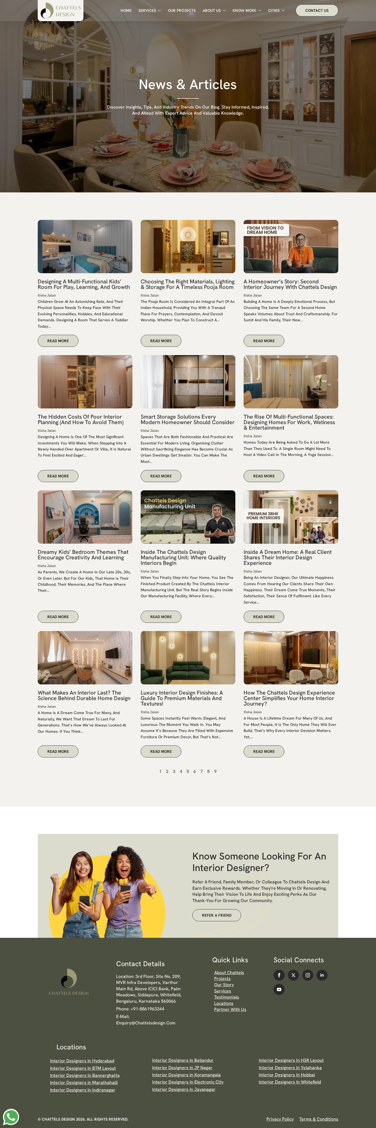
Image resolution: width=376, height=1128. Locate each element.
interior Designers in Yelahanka (290, 1068)
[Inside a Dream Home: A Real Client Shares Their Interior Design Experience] (291, 517)
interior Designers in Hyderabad (82, 1061)
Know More (244, 10)
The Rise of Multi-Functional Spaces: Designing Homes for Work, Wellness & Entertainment (289, 422)
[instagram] (307, 975)
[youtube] (279, 989)
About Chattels (229, 972)
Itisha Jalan (47, 295)
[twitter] (293, 975)
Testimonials (226, 997)
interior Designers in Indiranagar (82, 1090)
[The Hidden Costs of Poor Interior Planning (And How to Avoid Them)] (85, 381)
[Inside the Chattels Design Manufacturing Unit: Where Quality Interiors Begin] (188, 517)
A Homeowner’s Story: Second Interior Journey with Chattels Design (290, 284)
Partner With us (230, 1009)
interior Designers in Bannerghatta (85, 1075)
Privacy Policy (280, 1119)
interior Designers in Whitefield (290, 1082)
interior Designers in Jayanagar (184, 1089)
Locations (223, 1003)
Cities (274, 10)
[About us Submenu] (223, 10)
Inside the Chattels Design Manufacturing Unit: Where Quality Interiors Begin (183, 557)
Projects (222, 979)
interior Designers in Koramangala (186, 1075)
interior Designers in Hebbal (287, 1075)
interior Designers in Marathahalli (84, 1082)
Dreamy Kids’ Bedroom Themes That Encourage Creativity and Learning (83, 554)
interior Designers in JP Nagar (182, 1068)
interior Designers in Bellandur (183, 1060)
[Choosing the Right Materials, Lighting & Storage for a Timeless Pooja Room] (188, 246)
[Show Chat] (11, 1117)
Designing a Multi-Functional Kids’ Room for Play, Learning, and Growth (84, 284)
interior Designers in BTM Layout (83, 1068)
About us (212, 10)
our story (224, 985)
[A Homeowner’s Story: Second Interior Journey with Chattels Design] (291, 246)
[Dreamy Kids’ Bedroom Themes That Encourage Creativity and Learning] (85, 517)
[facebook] (279, 975)
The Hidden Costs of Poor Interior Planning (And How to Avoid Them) (81, 419)
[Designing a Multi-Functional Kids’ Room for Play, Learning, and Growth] (85, 246)
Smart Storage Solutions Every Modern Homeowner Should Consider (188, 419)
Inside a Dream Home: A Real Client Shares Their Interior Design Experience (288, 557)
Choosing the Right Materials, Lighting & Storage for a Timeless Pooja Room (188, 284)
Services (147, 10)
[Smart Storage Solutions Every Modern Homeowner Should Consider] (188, 381)
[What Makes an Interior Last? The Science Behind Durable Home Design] (85, 657)
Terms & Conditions (318, 1119)
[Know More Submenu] (258, 10)
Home (126, 10)
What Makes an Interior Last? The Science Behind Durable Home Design (84, 695)
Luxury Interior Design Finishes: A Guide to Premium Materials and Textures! (182, 698)
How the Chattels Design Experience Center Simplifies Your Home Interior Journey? (289, 698)
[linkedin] (322, 975)
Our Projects (182, 10)
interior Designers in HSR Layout (291, 1060)
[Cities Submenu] (282, 10)
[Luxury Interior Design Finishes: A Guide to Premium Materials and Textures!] (188, 657)
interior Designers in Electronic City (188, 1082)
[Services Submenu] (158, 10)
